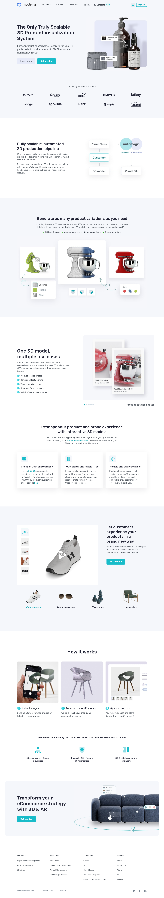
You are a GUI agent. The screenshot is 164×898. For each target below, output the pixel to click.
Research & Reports (91, 875)
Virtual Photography (58, 870)
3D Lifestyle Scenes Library (94, 879)
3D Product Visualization (60, 865)
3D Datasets (99, 5)
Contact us (121, 865)
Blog (85, 865)
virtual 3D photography (77, 440)
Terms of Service (48, 891)
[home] (26, 5)
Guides (86, 861)
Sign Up (141, 5)
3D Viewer (21, 870)
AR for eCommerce (25, 865)
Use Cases (54, 861)
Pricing (87, 5)
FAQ (118, 875)
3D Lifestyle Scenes (58, 875)
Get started (46, 61)
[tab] (25, 532)
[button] (46, 5)
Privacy (63, 891)
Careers (120, 879)
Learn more (26, 61)
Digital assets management (28, 861)
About (119, 861)
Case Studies (88, 870)
